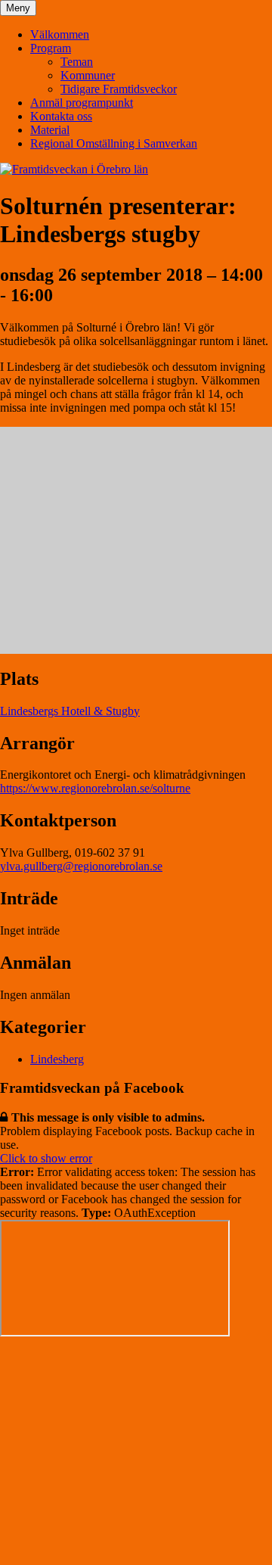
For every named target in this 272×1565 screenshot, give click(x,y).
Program (50, 48)
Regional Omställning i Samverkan (113, 143)
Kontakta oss (61, 116)
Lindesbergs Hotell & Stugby (70, 711)
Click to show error (46, 1158)
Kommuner (87, 75)
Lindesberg (57, 1059)
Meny (18, 8)
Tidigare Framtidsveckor (118, 88)
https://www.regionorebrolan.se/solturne (95, 788)
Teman (76, 61)
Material (50, 129)
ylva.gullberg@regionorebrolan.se (81, 866)
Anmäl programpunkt (81, 102)
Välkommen (59, 34)
